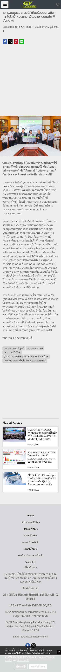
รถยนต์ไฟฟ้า (30, 535)
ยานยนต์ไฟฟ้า (30, 528)
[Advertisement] (30, 81)
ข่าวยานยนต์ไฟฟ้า (30, 522)
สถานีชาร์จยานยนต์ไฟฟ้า (30, 555)
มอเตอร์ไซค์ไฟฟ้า (30, 542)
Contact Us (30, 562)
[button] (57, 4)
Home (30, 515)
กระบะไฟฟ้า (30, 548)
